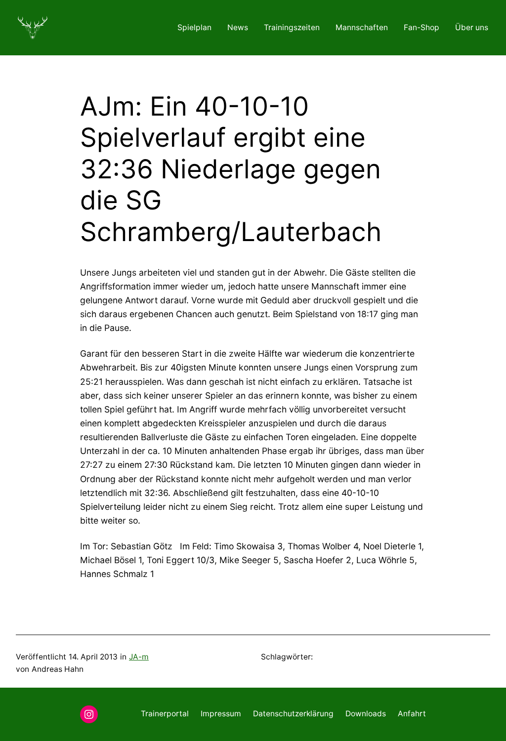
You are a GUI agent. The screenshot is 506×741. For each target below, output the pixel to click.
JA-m (139, 656)
